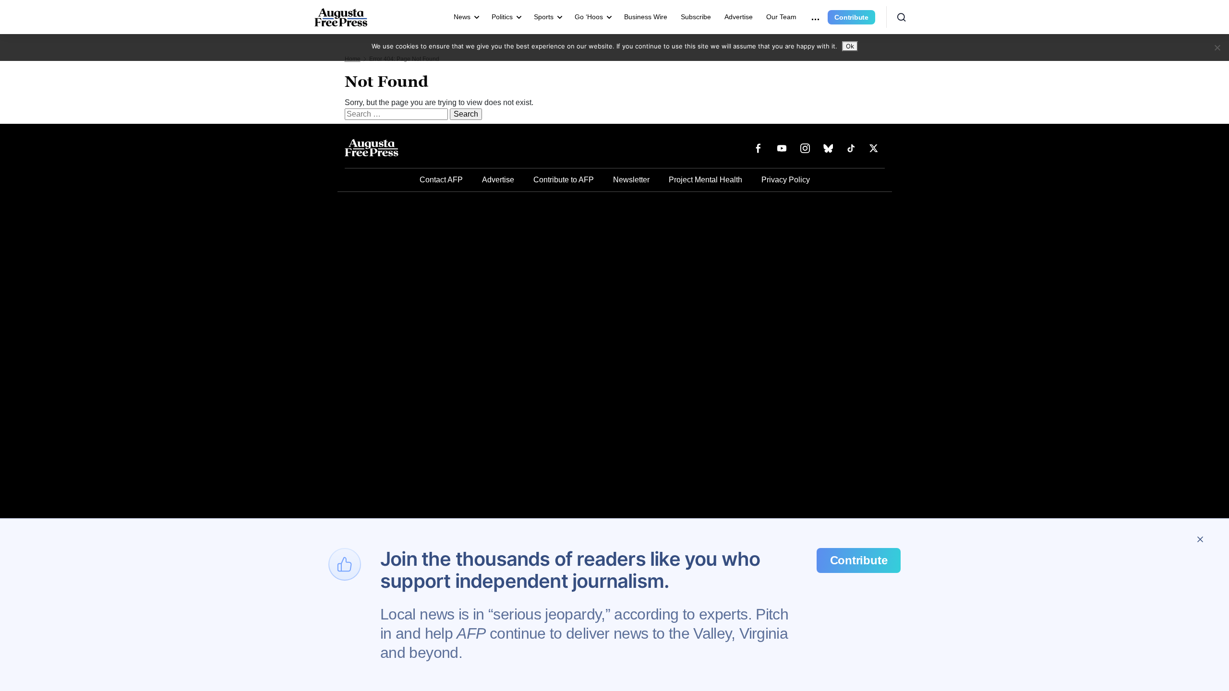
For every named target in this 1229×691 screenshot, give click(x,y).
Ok (850, 46)
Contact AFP (441, 180)
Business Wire (645, 17)
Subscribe (696, 17)
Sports (544, 17)
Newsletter (631, 180)
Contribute (851, 17)
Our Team (781, 17)
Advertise (738, 17)
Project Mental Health (705, 180)
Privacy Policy (785, 180)
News (462, 17)
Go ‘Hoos (589, 17)
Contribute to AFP (563, 180)
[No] (1217, 47)
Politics (502, 17)
